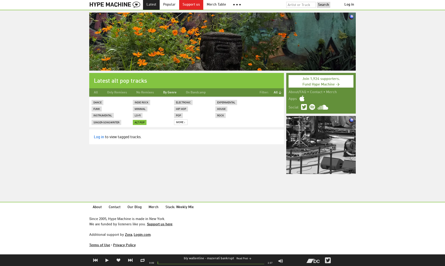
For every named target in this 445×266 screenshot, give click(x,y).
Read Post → (243, 258)
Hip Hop (181, 109)
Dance (97, 102)
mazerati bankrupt (220, 258)
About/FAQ (297, 92)
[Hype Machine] (116, 5)
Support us (191, 5)
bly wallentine (194, 258)
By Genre (170, 92)
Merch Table (216, 5)
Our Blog (134, 207)
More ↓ (180, 122)
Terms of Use (99, 245)
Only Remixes (117, 92)
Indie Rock (141, 102)
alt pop (140, 122)
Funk (96, 109)
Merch (331, 92)
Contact (316, 92)
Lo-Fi (138, 115)
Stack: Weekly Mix (179, 207)
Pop (178, 115)
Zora (128, 234)
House (221, 109)
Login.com (142, 234)
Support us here (159, 224)
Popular (169, 5)
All (96, 92)
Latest (151, 5)
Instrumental (102, 115)
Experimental (226, 102)
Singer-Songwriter (106, 122)
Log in (349, 5)
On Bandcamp (196, 92)
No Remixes (145, 92)
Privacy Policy (124, 245)
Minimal (140, 109)
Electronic (183, 102)
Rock (220, 115)
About (97, 207)
